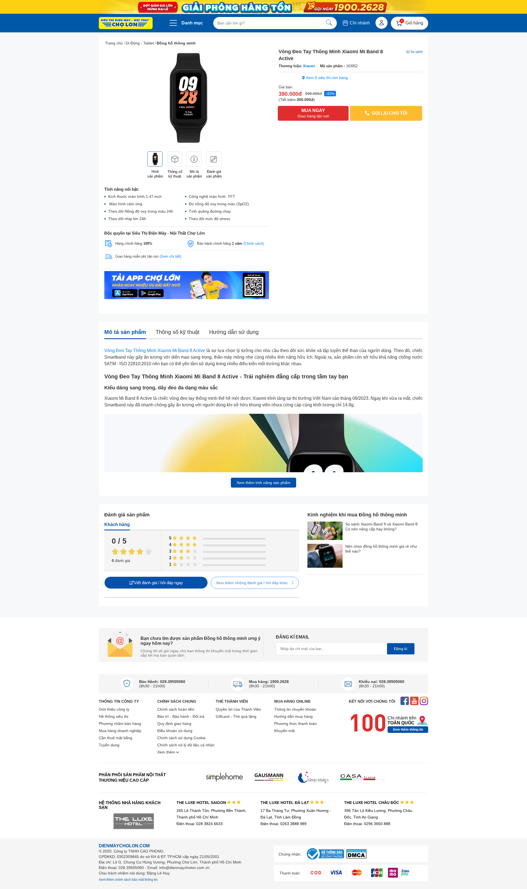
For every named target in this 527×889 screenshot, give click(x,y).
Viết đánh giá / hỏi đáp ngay (158, 582)
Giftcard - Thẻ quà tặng (236, 716)
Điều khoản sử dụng (174, 730)
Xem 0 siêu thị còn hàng (326, 77)
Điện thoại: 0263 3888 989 (283, 824)
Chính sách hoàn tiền (175, 709)
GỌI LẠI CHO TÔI (389, 113)
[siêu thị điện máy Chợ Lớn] (126, 23)
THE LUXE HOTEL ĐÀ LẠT (285, 802)
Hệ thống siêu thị (113, 716)
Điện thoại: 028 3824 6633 (199, 824)
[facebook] (404, 701)
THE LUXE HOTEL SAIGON (201, 802)
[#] (325, 859)
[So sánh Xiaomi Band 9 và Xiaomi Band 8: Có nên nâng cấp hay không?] (325, 531)
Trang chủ (114, 43)
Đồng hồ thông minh (176, 43)
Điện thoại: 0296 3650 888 (367, 824)
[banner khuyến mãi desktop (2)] (263, 7)
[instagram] (424, 701)
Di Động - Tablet (140, 43)
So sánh (416, 52)
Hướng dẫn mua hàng (293, 716)
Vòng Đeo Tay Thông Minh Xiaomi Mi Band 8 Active (154, 350)
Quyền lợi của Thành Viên (238, 709)
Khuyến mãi (284, 730)
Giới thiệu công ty (114, 709)
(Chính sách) (253, 243)
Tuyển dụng (109, 745)
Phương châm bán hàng (120, 723)
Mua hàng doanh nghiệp (120, 730)
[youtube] (414, 701)
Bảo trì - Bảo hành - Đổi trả (180, 716)
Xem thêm (166, 752)
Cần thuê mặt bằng (115, 738)
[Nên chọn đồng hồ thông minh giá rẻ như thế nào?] (325, 556)
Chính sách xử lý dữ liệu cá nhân (185, 745)
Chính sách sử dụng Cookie (181, 738)
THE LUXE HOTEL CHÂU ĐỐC (372, 802)
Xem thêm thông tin (408, 730)
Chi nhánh (359, 23)
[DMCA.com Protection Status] (356, 857)
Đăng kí (400, 648)
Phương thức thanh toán (295, 723)
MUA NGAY (313, 113)
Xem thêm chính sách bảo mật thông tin (128, 880)
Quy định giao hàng (174, 723)
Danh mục (192, 23)
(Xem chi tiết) (170, 256)
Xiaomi (309, 66)
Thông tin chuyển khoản (295, 709)
